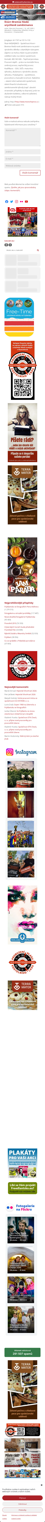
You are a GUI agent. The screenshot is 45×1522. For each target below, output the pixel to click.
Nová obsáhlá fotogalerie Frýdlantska (19, 617)
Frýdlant (7, 637)
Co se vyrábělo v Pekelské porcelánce (19, 641)
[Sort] (10, 244)
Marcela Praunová (15, 28)
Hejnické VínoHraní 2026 (26, 691)
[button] (42, 1485)
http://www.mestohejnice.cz (26, 102)
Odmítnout (22, 1504)
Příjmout (22, 1498)
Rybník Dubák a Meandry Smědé (17, 633)
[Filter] (6, 244)
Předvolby (22, 1510)
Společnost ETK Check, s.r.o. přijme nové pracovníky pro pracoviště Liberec (20, 720)
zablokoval (22, 1352)
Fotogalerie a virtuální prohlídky (17, 613)
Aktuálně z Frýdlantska (12, 30)
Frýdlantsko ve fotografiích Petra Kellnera (21, 606)
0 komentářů (18, 32)
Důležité (25, 30)
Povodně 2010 (10, 623)
